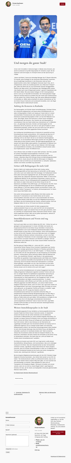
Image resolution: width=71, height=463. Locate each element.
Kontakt (62, 4)
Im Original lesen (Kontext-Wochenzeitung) (26, 372)
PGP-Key (37, 450)
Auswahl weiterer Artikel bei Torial (58, 432)
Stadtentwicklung (19, 378)
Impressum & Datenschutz (58, 456)
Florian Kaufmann (17, 3)
